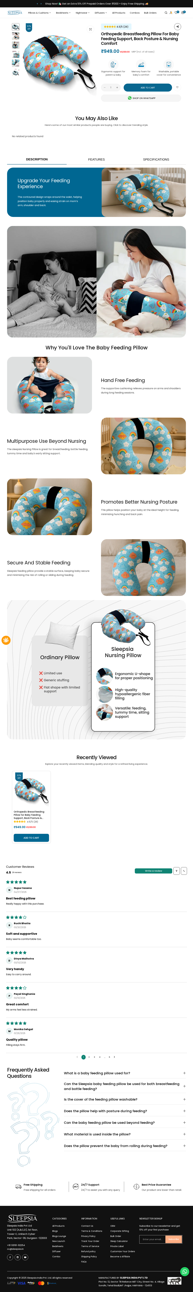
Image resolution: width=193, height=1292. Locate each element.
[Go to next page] (115, 1057)
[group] (58, 61)
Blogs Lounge (59, 1236)
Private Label (117, 1246)
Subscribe (173, 1239)
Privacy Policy (88, 1236)
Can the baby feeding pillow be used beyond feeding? (125, 1122)
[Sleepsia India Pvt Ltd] (14, 13)
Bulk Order (115, 1236)
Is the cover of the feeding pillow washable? (125, 1099)
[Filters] (176, 871)
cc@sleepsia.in (15, 1249)
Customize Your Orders (122, 1251)
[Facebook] (10, 1257)
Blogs (55, 1231)
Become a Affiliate (120, 1256)
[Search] (166, 12)
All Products (58, 1225)
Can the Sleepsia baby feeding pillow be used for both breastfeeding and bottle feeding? (125, 1086)
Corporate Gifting (119, 1231)
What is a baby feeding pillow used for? (125, 1073)
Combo (56, 1256)
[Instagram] (18, 1257)
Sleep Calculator (119, 1241)
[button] (37, 3)
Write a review (153, 871)
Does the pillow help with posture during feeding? (125, 1111)
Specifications (156, 159)
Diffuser (56, 1251)
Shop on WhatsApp (144, 98)
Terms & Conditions (91, 1231)
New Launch (58, 1241)
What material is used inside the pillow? (125, 1134)
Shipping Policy (89, 1256)
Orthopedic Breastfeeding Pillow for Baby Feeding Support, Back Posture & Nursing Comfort (29, 815)
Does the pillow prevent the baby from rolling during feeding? (125, 1146)
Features (96, 159)
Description (37, 159)
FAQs (84, 1261)
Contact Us (87, 1225)
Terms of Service (90, 1246)
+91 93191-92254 (16, 1245)
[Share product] (177, 26)
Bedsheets (57, 1246)
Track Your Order (90, 1241)
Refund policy (88, 1251)
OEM (112, 1225)
